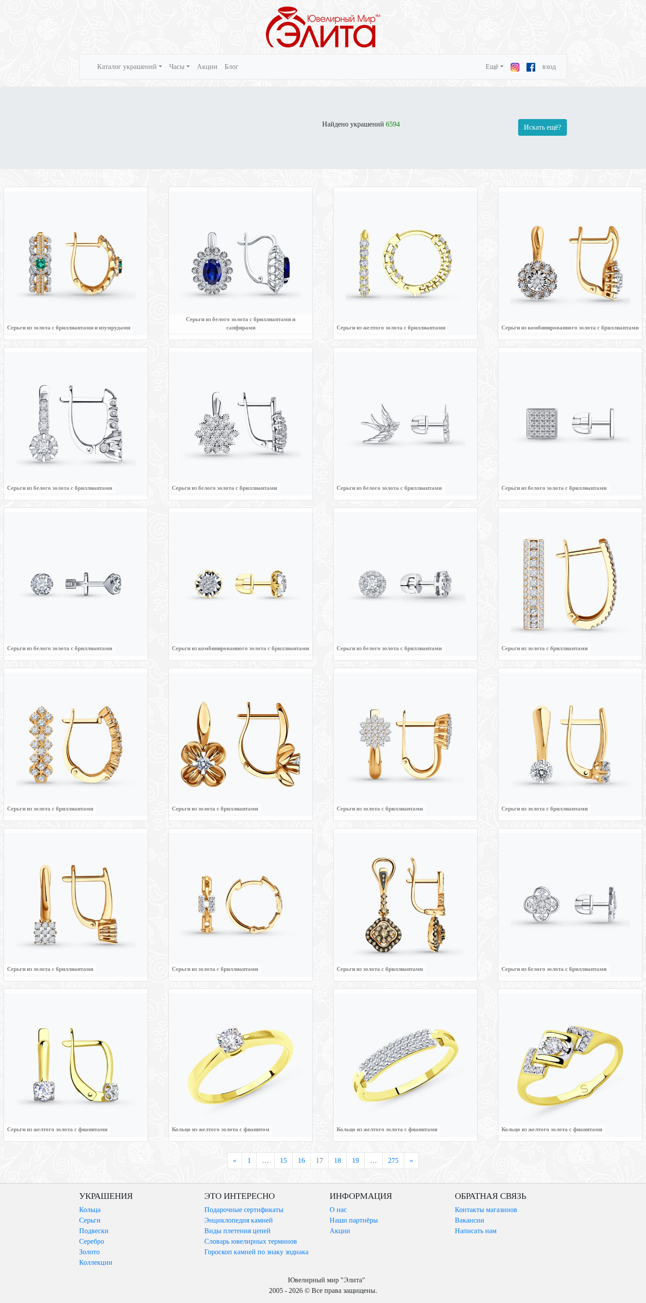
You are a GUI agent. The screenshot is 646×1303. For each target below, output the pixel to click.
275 (393, 1160)
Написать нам (476, 1230)
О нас (338, 1209)
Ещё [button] (492, 66)
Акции (207, 66)
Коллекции (96, 1262)
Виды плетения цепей (237, 1230)
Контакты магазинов (486, 1209)
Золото (89, 1252)
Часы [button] (177, 66)
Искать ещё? (542, 127)
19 (355, 1160)
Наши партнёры (354, 1220)
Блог (232, 66)
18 (337, 1160)
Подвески (94, 1230)
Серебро (91, 1241)
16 (301, 1160)
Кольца (90, 1209)
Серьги (90, 1220)
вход (549, 66)
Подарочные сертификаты (243, 1209)
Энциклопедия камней (238, 1220)
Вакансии (469, 1220)
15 (283, 1160)
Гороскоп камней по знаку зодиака (256, 1252)
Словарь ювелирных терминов (250, 1241)
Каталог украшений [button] (127, 66)
